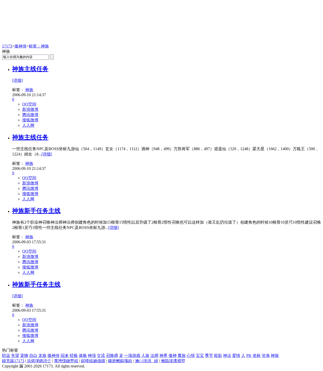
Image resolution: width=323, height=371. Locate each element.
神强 (92, 355)
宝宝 (200, 355)
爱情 (236, 355)
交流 (101, 355)
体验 (83, 355)
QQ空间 (29, 104)
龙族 (42, 355)
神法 (227, 355)
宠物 (24, 355)
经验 (74, 355)
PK (249, 355)
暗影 (218, 355)
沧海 (266, 355)
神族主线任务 (30, 69)
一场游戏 (132, 355)
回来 (65, 355)
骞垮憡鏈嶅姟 (66, 361)
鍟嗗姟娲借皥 (93, 361)
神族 (29, 90)
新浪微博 (30, 109)
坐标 (257, 355)
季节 (209, 355)
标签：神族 (39, 46)
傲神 (173, 355)
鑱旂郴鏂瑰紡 (120, 361)
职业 (6, 355)
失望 (15, 355)
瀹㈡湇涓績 (146, 361)
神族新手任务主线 (36, 210)
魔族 (182, 355)
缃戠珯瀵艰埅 (173, 361)
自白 (33, 355)
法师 (154, 355)
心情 (191, 355)
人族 (145, 355)
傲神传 (20, 46)
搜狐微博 (30, 120)
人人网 (28, 125)
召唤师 (112, 355)
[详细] (17, 80)
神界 (163, 355)
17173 (7, 46)
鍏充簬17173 (13, 361)
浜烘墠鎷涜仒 (39, 361)
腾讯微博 (30, 115)
